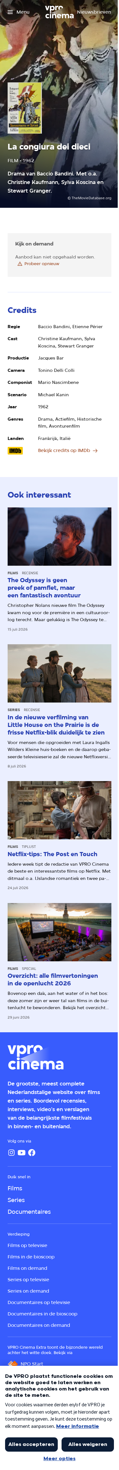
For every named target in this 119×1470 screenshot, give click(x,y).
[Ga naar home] (59, 12)
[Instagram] (11, 1152)
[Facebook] (32, 1152)
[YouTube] (21, 1152)
